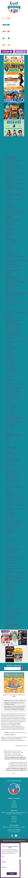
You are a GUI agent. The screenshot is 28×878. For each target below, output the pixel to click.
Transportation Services (12, 199)
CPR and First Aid (10, 326)
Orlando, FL (14, 818)
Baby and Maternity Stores (13, 495)
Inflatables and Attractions (13, 397)
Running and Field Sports (13, 568)
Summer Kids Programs (12, 486)
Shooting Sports (10, 570)
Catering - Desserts (11, 372)
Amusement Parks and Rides (14, 228)
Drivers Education (10, 449)
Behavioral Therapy (11, 316)
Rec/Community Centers (12, 286)
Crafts (7, 443)
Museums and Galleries (12, 276)
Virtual (7, 489)
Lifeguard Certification (12, 557)
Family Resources (8, 205)
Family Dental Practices (12, 334)
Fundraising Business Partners (14, 211)
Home (14, 800)
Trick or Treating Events (12, 626)
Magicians (8, 401)
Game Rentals (9, 395)
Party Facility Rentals (11, 407)
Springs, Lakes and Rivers (13, 295)
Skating (7, 289)
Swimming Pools (10, 299)
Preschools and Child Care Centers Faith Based (16, 181)
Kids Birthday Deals (11, 399)
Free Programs (9, 457)
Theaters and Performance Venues (16, 303)
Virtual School (9, 203)
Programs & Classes (9, 428)
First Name (3, 861)
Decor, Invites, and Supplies (13, 384)
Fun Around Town (8, 226)
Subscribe (12, 873)
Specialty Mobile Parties (12, 422)
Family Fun (12, 734)
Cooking (7, 441)
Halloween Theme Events (13, 609)
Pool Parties (9, 414)
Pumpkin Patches (10, 616)
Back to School (9, 599)
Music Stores (9, 518)
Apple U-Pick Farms (11, 597)
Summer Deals (9, 618)
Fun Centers (9, 253)
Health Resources (8, 314)
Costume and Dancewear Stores (15, 509)
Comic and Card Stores (12, 503)
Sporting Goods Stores (12, 522)
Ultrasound (8, 355)
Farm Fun (8, 607)
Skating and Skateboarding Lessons (16, 572)
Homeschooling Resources (13, 212)
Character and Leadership (13, 436)
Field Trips (8, 247)
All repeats (18, 751)
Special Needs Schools (12, 195)
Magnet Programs (10, 176)
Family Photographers (12, 209)
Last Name (3, 867)
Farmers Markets (10, 513)
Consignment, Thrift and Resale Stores (15, 506)
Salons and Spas (10, 287)
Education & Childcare (9, 159)
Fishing (7, 249)
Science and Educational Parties (15, 418)
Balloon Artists (9, 364)
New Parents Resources (12, 214)
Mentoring (8, 466)
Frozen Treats (9, 514)
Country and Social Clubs (13, 239)
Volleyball (8, 586)
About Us (14, 802)
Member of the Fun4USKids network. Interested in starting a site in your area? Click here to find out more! (14, 813)
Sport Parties (9, 424)
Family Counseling (10, 332)
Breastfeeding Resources (13, 320)
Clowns (7, 378)
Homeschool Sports (11, 551)
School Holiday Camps (12, 157)
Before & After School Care (13, 160)
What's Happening (8, 593)
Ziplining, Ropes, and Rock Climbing (16, 312)
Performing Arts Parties (12, 411)
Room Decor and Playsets (13, 520)
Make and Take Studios (12, 270)
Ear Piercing (9, 511)
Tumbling (8, 584)
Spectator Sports (10, 291)
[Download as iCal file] (21, 745)
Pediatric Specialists (11, 349)
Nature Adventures (11, 278)
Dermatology (9, 328)
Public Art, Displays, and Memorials (16, 282)
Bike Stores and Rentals (12, 497)
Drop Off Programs (11, 164)
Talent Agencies (10, 224)
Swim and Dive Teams (12, 578)
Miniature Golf (9, 272)
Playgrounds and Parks (12, 280)
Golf (6, 543)
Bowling (7, 235)
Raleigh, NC (14, 816)
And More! (14, 821)
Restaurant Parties (11, 416)
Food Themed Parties (11, 389)
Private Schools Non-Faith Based (15, 189)
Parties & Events (8, 359)
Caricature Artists (10, 370)
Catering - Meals (10, 374)
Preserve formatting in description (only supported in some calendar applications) (15, 758)
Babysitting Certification (12, 434)
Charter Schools (10, 162)
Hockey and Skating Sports (13, 549)
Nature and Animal (11, 470)
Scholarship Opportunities (13, 193)
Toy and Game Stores (12, 526)
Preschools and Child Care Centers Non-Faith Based (16, 185)
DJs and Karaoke (10, 386)
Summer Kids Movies (11, 624)
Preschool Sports (10, 563)
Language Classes (11, 464)
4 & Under (8, 430)
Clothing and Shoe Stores (13, 501)
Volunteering (9, 491)
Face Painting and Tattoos (13, 387)
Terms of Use (14, 805)
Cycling (7, 538)
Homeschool (9, 170)
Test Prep (8, 197)
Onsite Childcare (10, 178)
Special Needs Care (11, 353)
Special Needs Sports (11, 576)
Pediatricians (9, 351)
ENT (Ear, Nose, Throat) (12, 330)
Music (7, 468)
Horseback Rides (10, 262)
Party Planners (9, 409)
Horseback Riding (10, 553)
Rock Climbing (9, 566)
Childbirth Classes (10, 322)
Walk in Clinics (9, 357)
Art (6, 432)
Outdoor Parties (10, 405)
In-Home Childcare (11, 172)
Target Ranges (9, 301)
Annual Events (9, 595)
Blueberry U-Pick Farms (12, 601)
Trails (7, 309)
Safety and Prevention (12, 476)
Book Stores (9, 499)
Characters (8, 376)
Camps (5, 155)
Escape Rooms (10, 245)
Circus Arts (8, 437)
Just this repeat (19, 752)
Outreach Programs (11, 472)
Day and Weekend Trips (12, 241)
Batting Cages (9, 234)
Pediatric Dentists (10, 347)
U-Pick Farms (9, 628)
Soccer (7, 574)
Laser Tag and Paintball (12, 266)
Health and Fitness (11, 547)
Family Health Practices (12, 336)
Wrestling (8, 589)
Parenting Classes (10, 474)
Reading (7, 191)
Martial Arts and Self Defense (14, 559)
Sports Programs (8, 528)
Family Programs (10, 453)
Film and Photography (12, 455)
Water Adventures (10, 311)
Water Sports (9, 588)
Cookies (7, 382)
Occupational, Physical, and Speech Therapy (16, 342)
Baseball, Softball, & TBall (13, 532)
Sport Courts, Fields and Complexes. (16, 293)
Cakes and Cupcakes (11, 368)
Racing (7, 564)
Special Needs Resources (13, 220)
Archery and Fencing (11, 530)
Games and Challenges (12, 255)
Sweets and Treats (11, 524)
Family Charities (10, 207)
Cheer (7, 536)
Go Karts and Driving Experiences (15, 257)
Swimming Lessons (11, 580)
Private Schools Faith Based (13, 187)
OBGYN (7, 339)
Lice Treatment (9, 337)
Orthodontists (9, 345)
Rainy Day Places (10, 284)
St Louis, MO (14, 820)
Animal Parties (9, 361)
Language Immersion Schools (14, 174)
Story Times (9, 484)
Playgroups (8, 216)
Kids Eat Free (9, 516)
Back (14, 773)
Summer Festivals (10, 620)
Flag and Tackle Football (12, 541)
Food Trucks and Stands (12, 391)
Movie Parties (9, 403)
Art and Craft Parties (11, 362)
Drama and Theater (11, 447)
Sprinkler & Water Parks (12, 297)
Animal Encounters (11, 230)
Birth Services (9, 318)
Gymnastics (9, 545)
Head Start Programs (11, 168)
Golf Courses (9, 259)
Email (2, 856)
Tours (7, 307)
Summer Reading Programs (13, 488)
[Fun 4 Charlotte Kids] (14, 7)
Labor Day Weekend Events (13, 613)
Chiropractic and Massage (13, 324)
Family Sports (9, 539)
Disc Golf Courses (10, 243)
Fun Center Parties (11, 393)
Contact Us (14, 803)
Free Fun (8, 251)
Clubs (7, 439)
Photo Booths (9, 413)
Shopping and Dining (9, 493)
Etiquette (8, 451)
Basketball (8, 534)
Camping (8, 237)
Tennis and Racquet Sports (13, 582)
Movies (7, 274)
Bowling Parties (10, 366)
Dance (7, 445)
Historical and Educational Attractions (16, 260)
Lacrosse (8, 555)
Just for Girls (9, 462)
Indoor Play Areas (10, 264)
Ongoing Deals (9, 615)
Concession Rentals (11, 380)
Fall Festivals (9, 603)
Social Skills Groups (11, 218)
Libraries (8, 268)
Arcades (7, 232)
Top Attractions (9, 305)
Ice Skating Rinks (10, 611)
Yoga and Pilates (10, 591)
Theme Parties (9, 426)
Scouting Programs (11, 478)
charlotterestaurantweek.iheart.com (17, 732)
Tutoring (7, 201)
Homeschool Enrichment (12, 461)
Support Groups (10, 222)
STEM (7, 482)
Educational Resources (12, 166)
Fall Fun (7, 605)
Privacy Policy (14, 807)
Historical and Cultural (12, 459)
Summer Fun (9, 622)
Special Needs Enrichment (13, 480)
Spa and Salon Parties (12, 420)
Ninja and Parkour (10, 561)
